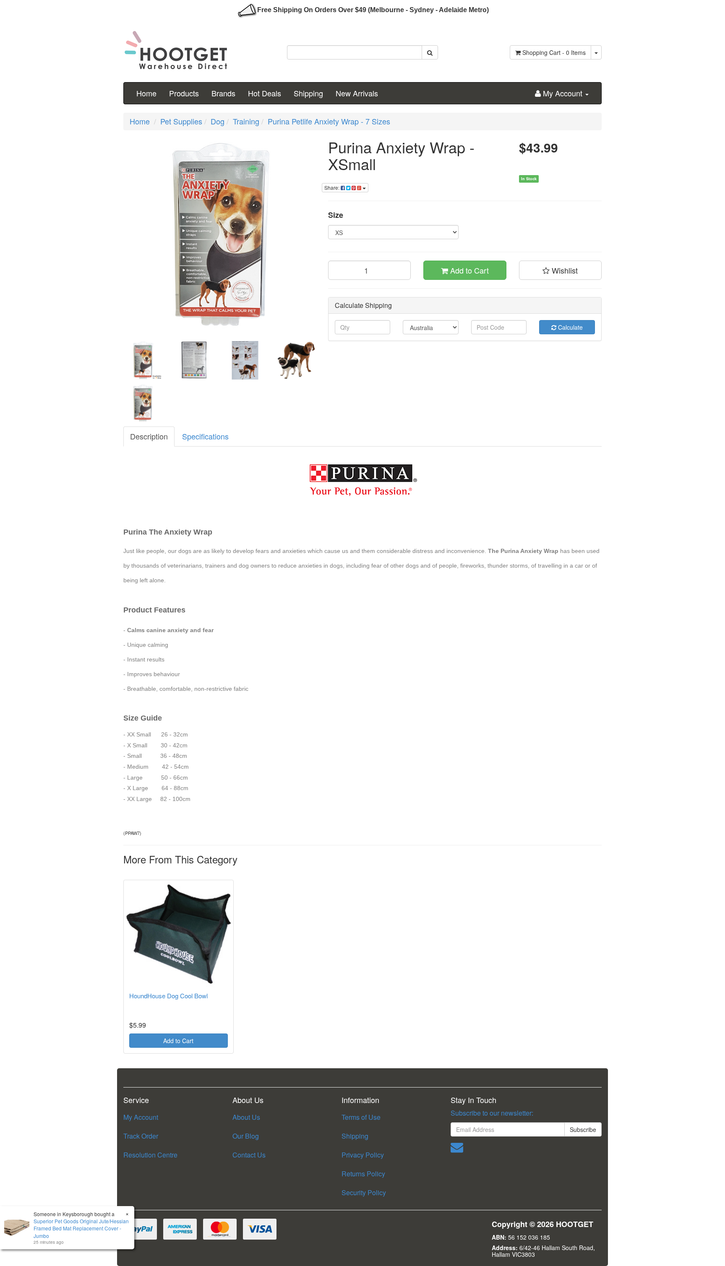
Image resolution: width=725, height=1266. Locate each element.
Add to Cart (468, 270)
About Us (246, 1117)
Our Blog (245, 1136)
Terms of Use (361, 1117)
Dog (217, 121)
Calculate (569, 327)
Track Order (140, 1136)
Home (146, 93)
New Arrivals (357, 93)
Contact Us (249, 1155)
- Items (554, 52)
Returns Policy (363, 1173)
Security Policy (364, 1192)
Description (149, 436)
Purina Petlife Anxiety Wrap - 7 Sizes (329, 121)
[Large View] (142, 360)
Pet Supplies (181, 121)
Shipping (308, 93)
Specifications (205, 436)
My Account (140, 1117)
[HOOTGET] (175, 46)
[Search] (430, 52)
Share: (332, 187)
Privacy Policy (363, 1155)
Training (246, 121)
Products (184, 93)
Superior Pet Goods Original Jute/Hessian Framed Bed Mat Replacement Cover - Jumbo (81, 1228)
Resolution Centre (150, 1155)
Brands (223, 93)
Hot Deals (264, 93)
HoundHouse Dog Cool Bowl (168, 995)
